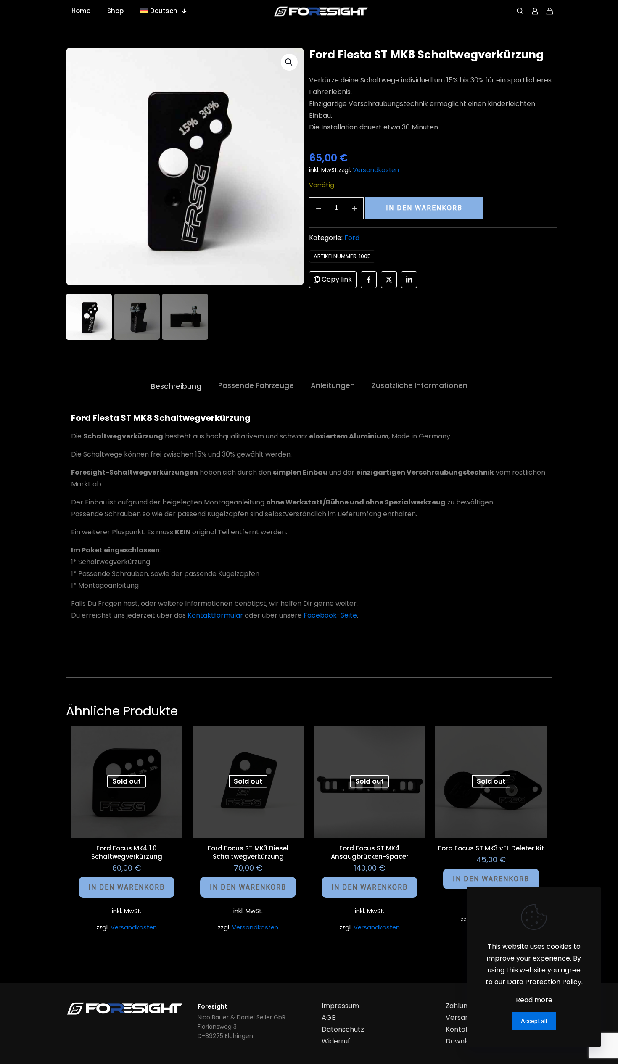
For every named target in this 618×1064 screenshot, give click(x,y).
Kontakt (459, 1029)
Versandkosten (376, 170)
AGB (329, 1017)
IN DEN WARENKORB (424, 208)
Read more (534, 1000)
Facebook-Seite (330, 615)
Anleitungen (333, 385)
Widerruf (336, 1041)
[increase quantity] (354, 208)
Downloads (464, 1041)
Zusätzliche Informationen (419, 385)
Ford (351, 238)
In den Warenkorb (126, 887)
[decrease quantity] (318, 208)
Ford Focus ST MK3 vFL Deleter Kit (491, 848)
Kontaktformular (215, 615)
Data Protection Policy (544, 982)
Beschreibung (176, 386)
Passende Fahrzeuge (256, 385)
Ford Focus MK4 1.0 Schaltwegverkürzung (126, 852)
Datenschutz (343, 1029)
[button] (289, 62)
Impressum (340, 1006)
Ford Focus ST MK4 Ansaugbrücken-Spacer (370, 852)
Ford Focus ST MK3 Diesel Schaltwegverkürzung (248, 852)
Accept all (534, 1021)
